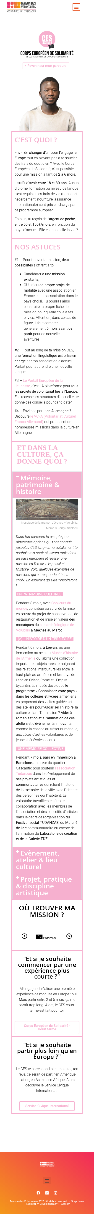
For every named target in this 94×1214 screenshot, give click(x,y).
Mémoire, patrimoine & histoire (37, 484)
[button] (76, 7)
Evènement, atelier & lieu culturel (37, 859)
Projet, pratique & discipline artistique (44, 885)
